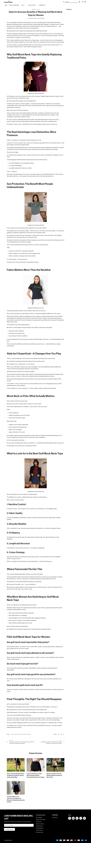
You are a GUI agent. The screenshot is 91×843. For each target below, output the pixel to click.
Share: (55, 734)
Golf (22, 734)
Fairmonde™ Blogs (36, 9)
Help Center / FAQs (40, 819)
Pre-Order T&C (39, 832)
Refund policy (39, 825)
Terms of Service (40, 823)
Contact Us (38, 821)
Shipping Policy (39, 828)
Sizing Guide (39, 817)
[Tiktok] (84, 818)
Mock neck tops (27, 734)
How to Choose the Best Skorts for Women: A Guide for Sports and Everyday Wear (15, 775)
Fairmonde (13, 734)
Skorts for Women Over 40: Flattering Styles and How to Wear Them (54, 775)
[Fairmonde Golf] (8, 1)
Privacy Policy (39, 830)
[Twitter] (63, 734)
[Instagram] (77, 818)
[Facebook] (58, 734)
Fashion (18, 734)
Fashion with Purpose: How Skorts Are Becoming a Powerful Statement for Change (35, 775)
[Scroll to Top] (88, 836)
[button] (85, 1)
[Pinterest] (61, 734)
